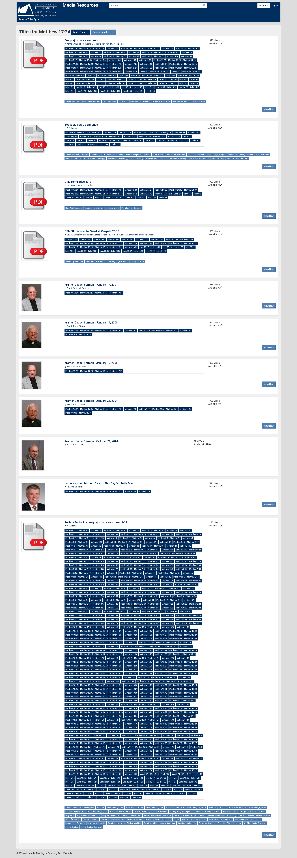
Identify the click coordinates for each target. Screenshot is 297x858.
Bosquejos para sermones (81, 40)
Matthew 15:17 (146, 724)
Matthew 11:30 (71, 64)
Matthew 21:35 (161, 190)
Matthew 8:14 (189, 600)
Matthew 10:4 (85, 627)
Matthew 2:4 (108, 530)
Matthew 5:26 (71, 565)
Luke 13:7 (183, 83)
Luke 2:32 (173, 79)
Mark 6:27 (91, 76)
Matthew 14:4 (85, 704)
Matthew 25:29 (116, 72)
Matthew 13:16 (71, 685)
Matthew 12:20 (190, 662)
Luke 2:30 (152, 79)
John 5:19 (80, 790)
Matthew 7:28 (126, 596)
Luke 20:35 (104, 251)
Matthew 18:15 (161, 243)
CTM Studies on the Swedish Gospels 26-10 (92, 231)
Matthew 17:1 (86, 747)
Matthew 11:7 (85, 646)
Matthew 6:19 (85, 581)
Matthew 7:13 (188, 588)
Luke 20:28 (155, 247)
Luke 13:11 (91, 87)
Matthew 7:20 (153, 592)
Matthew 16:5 (141, 735)
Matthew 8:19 (126, 604)
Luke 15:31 (150, 782)
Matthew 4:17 (153, 550)
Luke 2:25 (101, 79)
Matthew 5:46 (71, 573)
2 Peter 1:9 (125, 140)
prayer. (168, 819)
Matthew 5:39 (112, 569)
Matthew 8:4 (191, 596)
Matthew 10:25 (131, 635)
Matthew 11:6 (71, 646)
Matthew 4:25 (126, 554)
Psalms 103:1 (71, 239)
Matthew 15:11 (183, 720)
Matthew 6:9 (83, 577)
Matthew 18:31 (101, 770)
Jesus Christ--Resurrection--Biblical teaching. (218, 815)
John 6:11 (119, 198)
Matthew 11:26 (145, 60)
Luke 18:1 (172, 782)
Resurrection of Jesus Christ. (194, 819)
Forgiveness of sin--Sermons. (253, 812)
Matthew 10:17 (146, 631)
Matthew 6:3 (137, 573)
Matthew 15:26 (146, 728)
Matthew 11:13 (171, 646)
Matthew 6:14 (151, 577)
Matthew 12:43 (131, 674)
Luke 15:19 (150, 778)
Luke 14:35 (150, 91)
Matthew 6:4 (150, 573)
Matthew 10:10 (168, 627)
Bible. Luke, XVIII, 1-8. (238, 808)
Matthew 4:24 (112, 554)
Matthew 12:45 (161, 674)
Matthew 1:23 (140, 48)
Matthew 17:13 (116, 751)
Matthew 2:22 (85, 538)
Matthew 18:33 (131, 770)
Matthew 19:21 (116, 774)
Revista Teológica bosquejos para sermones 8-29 (96, 522)
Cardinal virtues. (109, 101)
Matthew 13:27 (101, 689)
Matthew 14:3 (71, 704)
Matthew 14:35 (146, 716)
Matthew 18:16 (175, 243)
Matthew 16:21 (101, 743)
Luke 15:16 (115, 778)
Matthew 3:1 (181, 48)
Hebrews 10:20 (100, 137)
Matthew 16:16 (161, 739)
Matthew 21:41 (116, 194)
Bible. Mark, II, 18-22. (257, 808)
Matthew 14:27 (161, 712)
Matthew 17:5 (141, 747)
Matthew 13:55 (116, 701)
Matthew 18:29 (71, 770)
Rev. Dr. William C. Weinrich (78, 288)
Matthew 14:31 (86, 716)
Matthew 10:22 (86, 635)
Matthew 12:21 (71, 666)
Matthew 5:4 (96, 56)
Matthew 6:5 (162, 573)
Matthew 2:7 (147, 530)
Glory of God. (158, 155)
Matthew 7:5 (83, 588)
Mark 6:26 (80, 76)
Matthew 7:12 (175, 588)
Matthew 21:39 (86, 194)
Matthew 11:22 (175, 650)
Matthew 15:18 (161, 724)
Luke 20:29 (167, 247)
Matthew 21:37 (190, 190)
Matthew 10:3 (71, 627)
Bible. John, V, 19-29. (134, 808)
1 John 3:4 (103, 144)
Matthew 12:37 (175, 670)
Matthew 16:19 (71, 743)
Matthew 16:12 (101, 739)
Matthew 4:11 (71, 550)
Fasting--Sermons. (212, 812)
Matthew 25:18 (86, 68)
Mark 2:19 (154, 774)
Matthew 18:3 (98, 759)
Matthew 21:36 (175, 190)
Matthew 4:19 (181, 550)
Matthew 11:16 (86, 650)
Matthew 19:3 (130, 331)
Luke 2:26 (111, 79)
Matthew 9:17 (153, 615)
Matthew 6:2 (124, 573)
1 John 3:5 (115, 144)
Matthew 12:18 (161, 662)
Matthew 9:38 (167, 623)
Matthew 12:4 (85, 658)
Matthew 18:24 (131, 766)
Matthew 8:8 (108, 600)
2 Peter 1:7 (103, 140)
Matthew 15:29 (190, 728)
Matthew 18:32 (116, 770)
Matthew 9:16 (140, 615)
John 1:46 (154, 786)
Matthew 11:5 (185, 643)
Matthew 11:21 (161, 650)
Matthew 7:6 (96, 588)
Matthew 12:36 (161, 670)
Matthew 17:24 (86, 64)
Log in (275, 5)
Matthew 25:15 (175, 64)
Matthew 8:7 (96, 600)
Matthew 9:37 (153, 623)
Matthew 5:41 (140, 569)
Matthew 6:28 (71, 585)
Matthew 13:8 (85, 681)
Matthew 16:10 (71, 739)
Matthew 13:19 (116, 685)
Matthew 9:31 (71, 623)
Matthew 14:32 (101, 716)
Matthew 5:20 (126, 561)
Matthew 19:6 (172, 331)
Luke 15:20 (161, 778)
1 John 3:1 (69, 144)
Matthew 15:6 (112, 720)
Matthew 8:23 (181, 604)
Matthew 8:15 (71, 604)
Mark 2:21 (176, 774)
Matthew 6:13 (138, 577)
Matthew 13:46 (116, 697)
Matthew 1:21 (112, 48)
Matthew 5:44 (181, 569)
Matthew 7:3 (192, 585)
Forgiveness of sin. (231, 812)
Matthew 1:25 (167, 48)
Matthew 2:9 (172, 530)
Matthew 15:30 (71, 732)
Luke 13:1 (121, 83)
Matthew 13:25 (71, 689)
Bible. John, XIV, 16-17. (196, 808)
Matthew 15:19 (175, 724)
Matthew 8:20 (140, 604)
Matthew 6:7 (188, 573)
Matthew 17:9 (196, 747)
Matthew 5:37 (85, 569)
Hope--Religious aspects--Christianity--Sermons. (234, 155)
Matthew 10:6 (112, 627)
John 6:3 (177, 194)
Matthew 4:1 (70, 546)
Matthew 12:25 (131, 666)
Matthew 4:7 (147, 546)
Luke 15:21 (173, 778)
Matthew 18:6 (140, 759)
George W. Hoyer (74, 185)
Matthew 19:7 (185, 331)
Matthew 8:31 (153, 608)
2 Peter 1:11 (149, 140)
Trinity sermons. (198, 101)
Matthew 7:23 (195, 592)
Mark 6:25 (69, 76)
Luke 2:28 (132, 79)
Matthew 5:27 (85, 565)
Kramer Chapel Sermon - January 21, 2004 (91, 400)
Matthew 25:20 (116, 68)
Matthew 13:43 (71, 697)
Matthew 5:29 (112, 565)
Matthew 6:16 (179, 577)
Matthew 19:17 (190, 770)
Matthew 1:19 (85, 48)
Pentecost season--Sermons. (113, 819)
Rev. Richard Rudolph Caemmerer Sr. (123, 235)
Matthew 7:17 (112, 592)
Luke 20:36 (115, 251)
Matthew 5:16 (71, 561)
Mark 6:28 (101, 76)
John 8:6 (98, 793)
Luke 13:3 (142, 83)
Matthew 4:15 (126, 550)
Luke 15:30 (138, 782)
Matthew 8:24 (195, 604)
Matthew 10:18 (161, 631)
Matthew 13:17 (86, 685)
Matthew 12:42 (116, 674)
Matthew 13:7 (71, 681)
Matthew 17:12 (101, 751)
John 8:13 (170, 793)
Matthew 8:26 (85, 608)
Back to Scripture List (103, 32)
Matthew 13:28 (116, 689)
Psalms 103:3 (99, 239)
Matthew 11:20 (146, 650)
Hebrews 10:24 (159, 137)
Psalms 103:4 (113, 239)
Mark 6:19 (144, 72)
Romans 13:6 (130, 491)
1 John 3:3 (92, 144)
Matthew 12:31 (86, 670)
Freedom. (147, 101)
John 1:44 (132, 786)
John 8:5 (88, 793)
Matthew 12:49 (86, 677)
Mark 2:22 (186, 774)
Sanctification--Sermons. (199, 158)
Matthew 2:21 (71, 538)
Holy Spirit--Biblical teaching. (88, 815)
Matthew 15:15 (116, 724)
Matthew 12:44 (146, 674)
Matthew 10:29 (190, 635)
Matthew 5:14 (177, 557)
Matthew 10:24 (116, 635)
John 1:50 (197, 786)
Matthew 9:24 (112, 619)
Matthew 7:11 (161, 588)
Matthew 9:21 (71, 619)
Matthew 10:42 (115, 60)
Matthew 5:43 (167, 569)
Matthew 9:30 (195, 619)
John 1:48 (175, 786)
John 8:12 (159, 793)
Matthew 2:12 (85, 534)
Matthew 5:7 (134, 56)
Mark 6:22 (176, 72)
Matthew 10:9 (153, 627)
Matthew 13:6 (184, 677)
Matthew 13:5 (170, 677)
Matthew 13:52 (71, 701)
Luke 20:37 (127, 251)
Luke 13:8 (194, 83)
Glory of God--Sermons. (175, 155)
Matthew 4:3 (96, 546)
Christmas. (123, 101)
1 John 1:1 (161, 140)
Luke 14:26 (183, 87)
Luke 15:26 (92, 782)
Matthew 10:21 (71, 635)
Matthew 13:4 (157, 677)
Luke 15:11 (197, 774)
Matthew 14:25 (131, 712)
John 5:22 (113, 790)
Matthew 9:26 (140, 619)
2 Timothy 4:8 (71, 137)
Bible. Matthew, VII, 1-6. (98, 812)
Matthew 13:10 (113, 681)
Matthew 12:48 (71, 677)
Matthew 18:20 (101, 247)
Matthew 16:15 (146, 739)
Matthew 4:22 (85, 554)
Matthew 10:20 (190, 631)
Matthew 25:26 (71, 72)
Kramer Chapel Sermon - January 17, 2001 (91, 284)
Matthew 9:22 (85, 619)
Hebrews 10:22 (130, 137)
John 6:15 (163, 198)
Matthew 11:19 (131, 650)
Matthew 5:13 (163, 557)
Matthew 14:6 (112, 704)
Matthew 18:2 (85, 759)
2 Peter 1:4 (69, 140)
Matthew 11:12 (156, 646)
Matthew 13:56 (131, 701)
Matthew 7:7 (108, 588)
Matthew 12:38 (190, 670)
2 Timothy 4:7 (194, 133)
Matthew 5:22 (153, 561)
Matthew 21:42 (131, 194)
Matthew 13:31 (161, 689)
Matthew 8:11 (148, 600)
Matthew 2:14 (112, 534)
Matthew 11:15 (71, 650)
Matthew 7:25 (85, 596)
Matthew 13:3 (143, 677)
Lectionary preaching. (94, 208)
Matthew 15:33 (116, 732)
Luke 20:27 (144, 247)
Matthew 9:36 (140, 623)
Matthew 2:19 (181, 534)
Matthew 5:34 (181, 565)
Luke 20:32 (70, 251)
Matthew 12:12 (71, 662)
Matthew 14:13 (86, 708)
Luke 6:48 (101, 83)
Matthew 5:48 (98, 573)
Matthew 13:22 (161, 685)
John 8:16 (69, 797)
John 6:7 (79, 198)
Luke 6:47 (90, 83)
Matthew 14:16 (131, 708)
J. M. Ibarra (97, 44)
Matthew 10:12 (71, 631)
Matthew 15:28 (175, 728)
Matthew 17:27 (131, 64)
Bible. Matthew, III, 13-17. (75, 812)
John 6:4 (187, 194)
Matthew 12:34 (131, 670)
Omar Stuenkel (87, 235)
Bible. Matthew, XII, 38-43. (120, 812)
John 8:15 (192, 793)
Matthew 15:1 (175, 716)
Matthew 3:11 (173, 52)
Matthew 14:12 (71, 708)
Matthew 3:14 (151, 542)
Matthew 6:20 (98, 581)
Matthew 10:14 (101, 631)
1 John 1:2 (172, 140)
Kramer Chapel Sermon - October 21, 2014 (91, 441)
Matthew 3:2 (193, 48)
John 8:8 (118, 793)
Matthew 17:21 (101, 755)
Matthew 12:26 (146, 666)
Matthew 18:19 (86, 247)
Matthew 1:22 (126, 48)
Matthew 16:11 (86, 739)
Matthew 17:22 (116, 755)
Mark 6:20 (154, 72)
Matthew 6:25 (167, 581)
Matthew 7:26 (98, 596)
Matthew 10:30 (71, 639)
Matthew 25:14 (161, 64)
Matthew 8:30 (140, 608)
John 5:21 (102, 790)
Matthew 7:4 (70, 588)
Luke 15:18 (138, 778)
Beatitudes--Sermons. (91, 101)
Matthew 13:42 (190, 693)
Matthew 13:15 (187, 681)
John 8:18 (91, 797)
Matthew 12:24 (116, 666)
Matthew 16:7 (168, 735)
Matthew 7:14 (71, 592)
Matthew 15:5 (98, 720)
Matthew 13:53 (86, 701)
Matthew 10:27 (161, 635)
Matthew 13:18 (101, 685)
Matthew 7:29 (140, 596)
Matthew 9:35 (126, 623)
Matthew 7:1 (167, 585)
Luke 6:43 (183, 79)
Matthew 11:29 (189, 60)
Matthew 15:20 (190, 724)
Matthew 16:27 (190, 743)
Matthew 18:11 (71, 762)
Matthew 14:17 (146, 708)
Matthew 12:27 (161, 666)
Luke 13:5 (163, 83)
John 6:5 (197, 194)
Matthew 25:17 (71, 68)
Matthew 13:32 (175, 689)
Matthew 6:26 (181, 581)
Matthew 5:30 (126, 565)
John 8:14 (181, 793)
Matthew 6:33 (140, 585)
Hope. (209, 155)
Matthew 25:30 (131, 72)
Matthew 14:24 (116, 712)
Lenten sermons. (112, 208)
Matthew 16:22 (116, 743)
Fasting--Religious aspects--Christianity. (186, 812)
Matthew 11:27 (159, 60)
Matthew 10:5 (98, 627)
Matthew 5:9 (159, 56)
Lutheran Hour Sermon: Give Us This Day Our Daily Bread (100, 483)
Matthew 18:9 (181, 759)
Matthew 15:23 (101, 728)
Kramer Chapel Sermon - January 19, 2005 (91, 362)
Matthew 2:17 (153, 534)
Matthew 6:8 (70, 577)
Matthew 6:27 (195, 581)
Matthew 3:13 (138, 542)
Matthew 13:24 (190, 685)
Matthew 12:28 (175, 666)
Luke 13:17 (160, 87)
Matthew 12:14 (101, 662)
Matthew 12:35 (146, 670)
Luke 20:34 (92, 251)
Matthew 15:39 (71, 735)
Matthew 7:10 (147, 588)
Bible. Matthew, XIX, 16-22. (144, 812)
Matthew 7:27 (112, 596)
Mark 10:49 (159, 76)
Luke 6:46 (80, 83)
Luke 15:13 (81, 778)
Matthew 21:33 (131, 190)
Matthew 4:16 (140, 550)
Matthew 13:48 (146, 697)
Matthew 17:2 (99, 747)
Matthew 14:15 (116, 708)
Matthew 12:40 (86, 674)
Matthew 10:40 (85, 60)
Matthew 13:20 (131, 685)
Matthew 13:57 (146, 701)
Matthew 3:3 (70, 52)
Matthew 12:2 (189, 654)
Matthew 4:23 (98, 554)
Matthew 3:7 (121, 52)
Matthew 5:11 (186, 56)
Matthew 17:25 (101, 64)
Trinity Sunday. (218, 158)
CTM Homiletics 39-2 (78, 181)
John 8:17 (80, 797)
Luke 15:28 (115, 782)
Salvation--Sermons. (207, 823)
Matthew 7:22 (181, 592)
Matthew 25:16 (190, 64)
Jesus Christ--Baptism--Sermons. (158, 815)
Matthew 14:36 (161, 716)
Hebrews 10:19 (86, 137)
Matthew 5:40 (126, 569)
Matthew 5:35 (195, 565)
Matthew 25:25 (190, 68)
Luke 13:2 (132, 83)
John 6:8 (88, 198)
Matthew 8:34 (195, 608)
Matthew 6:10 (96, 577)
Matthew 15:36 (161, 732)
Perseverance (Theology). (94, 158)
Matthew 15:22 (86, 728)
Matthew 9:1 (70, 612)
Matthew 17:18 (190, 751)
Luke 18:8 (111, 786)
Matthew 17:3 (113, 747)
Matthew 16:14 (131, 739)
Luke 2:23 (80, 79)
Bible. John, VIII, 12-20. (175, 808)
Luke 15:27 (104, 782)
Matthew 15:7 (126, 720)
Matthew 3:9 (147, 52)
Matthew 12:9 (153, 658)
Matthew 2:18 (167, 534)
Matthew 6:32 (126, 585)
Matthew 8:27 (98, 608)
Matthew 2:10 (185, 530)
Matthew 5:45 (195, 569)
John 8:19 (102, 797)
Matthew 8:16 (85, 604)
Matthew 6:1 (112, 573)
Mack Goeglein (87, 185)
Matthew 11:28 (174, 60)
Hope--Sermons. (262, 155)
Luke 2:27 (121, 79)
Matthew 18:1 (71, 759)
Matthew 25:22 (146, 68)
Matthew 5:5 (108, 56)
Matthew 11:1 (130, 643)
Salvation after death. (96, 823)
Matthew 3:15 (165, 542)
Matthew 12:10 (168, 658)
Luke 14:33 (127, 91)
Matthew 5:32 (153, 565)
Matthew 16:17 (175, 739)
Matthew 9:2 (83, 612)
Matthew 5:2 (70, 56)
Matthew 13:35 (86, 693)
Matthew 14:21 (71, 712)
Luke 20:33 (81, 251)
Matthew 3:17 (193, 542)
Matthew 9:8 (159, 612)
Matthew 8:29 (126, 608)
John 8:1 (188, 790)
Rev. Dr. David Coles (75, 445)
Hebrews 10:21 (115, 137)
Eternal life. (162, 812)
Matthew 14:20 (190, 708)
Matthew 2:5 (121, 530)
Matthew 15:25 (131, 728)
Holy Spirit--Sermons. (111, 815)
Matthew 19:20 (101, 774)
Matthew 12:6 (112, 658)
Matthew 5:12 (71, 60)
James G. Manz (101, 235)
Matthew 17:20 (86, 755)
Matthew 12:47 (190, 674)
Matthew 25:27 (86, 72)
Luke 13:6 (173, 83)
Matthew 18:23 (116, 766)
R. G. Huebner (86, 44)
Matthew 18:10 (195, 759)
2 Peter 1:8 (114, 140)
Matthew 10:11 (183, 627)
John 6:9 (98, 198)
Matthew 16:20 (86, 743)
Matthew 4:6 (134, 546)
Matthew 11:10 (127, 646)
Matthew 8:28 (112, 608)
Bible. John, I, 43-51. (115, 808)
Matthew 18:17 (190, 243)
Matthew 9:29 (181, 619)
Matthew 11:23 (190, 650)
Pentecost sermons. (135, 819)
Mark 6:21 (165, 72)
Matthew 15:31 (86, 732)
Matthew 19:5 (158, 331)
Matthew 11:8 (98, 646)
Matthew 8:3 (178, 596)
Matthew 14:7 (126, 704)
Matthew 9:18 (167, 615)
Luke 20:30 (178, 247)
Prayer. (176, 819)
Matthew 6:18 (71, 581)
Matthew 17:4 (127, 747)
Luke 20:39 (150, 251)
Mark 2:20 (165, 774)
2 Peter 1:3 (187, 137)
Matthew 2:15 (126, 534)
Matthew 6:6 (175, 573)
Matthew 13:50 (175, 697)
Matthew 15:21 (71, 728)
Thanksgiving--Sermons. (117, 261)
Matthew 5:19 (112, 561)
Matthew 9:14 (112, 615)
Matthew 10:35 (146, 639)
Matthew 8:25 (71, 608)
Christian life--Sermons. (114, 155)
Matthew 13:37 (116, 693)
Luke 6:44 (194, 79)
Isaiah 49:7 (82, 133)
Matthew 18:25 (146, 766)
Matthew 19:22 (131, 774)
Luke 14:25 (171, 87)
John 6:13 (141, 198)
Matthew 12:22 (86, 666)
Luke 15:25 (81, 782)
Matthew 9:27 (153, 619)
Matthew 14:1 (175, 701)
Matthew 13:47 (131, 697)
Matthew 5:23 (167, 561)
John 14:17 (136, 797)
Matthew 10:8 (140, 627)
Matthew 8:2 (166, 596)
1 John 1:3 (183, 140)
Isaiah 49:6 (70, 133)
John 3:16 (152, 133)
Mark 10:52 (194, 76)
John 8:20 (113, 797)
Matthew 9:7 (147, 612)
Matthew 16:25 (161, 743)
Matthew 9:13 (98, 615)
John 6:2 (168, 194)
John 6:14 (152, 198)
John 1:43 (121, 786)
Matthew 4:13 (98, 550)
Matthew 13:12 (142, 681)
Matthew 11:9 (112, 646)
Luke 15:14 (92, 778)
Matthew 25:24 (175, 68)
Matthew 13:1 (115, 677)
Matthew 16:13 (116, 739)
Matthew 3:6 (108, 52)
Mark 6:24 (197, 72)
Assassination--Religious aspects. (79, 808)
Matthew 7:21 (167, 592)
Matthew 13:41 (175, 693)
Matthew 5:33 (167, 565)
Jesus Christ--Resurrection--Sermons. (254, 815)
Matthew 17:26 (116, 64)
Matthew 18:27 (175, 766)
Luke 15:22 (184, 778)
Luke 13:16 (149, 87)
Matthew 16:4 (127, 735)
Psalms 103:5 (127, 239)
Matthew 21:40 (101, 194)
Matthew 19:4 (144, 331)
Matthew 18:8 (167, 759)
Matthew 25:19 (101, 68)
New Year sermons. (181, 101)
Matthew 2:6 (134, 530)
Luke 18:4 (69, 786)
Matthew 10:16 (131, 631)
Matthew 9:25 (126, 619)
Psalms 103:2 (85, 239)
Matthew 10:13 (86, 631)
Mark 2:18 (144, 774)
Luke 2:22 (69, 79)
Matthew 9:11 (71, 615)
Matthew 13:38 (131, 693)
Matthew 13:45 (101, 697)
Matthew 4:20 (195, 550)
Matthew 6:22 (126, 581)
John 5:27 (156, 790)
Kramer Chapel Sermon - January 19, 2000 (91, 322)
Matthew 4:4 (108, 546)
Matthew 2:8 (159, 530)
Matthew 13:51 (190, 697)
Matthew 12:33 (116, 670)
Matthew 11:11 (141, 646)
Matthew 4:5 (121, 546)
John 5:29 (178, 790)
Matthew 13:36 (101, 693)
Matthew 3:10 (160, 52)
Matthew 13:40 (161, 693)
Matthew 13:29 (131, 689)
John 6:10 (108, 198)
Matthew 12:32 (101, 670)
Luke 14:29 (81, 91)
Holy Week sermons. (74, 208)
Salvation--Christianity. (187, 823)
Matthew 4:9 (172, 546)
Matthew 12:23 (101, 666)
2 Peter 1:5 (81, 140)
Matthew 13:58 (161, 701)
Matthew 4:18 (167, 550)
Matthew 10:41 (100, 60)
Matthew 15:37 (175, 732)
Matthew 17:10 (71, 751)
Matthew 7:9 (134, 588)
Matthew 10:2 (195, 623)
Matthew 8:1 (153, 596)
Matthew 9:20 (195, 615)
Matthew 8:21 (153, 604)
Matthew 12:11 (183, 658)
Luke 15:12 (70, 778)
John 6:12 (130, 198)
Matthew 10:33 (116, 639)
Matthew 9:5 (121, 612)
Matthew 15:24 (116, 728)
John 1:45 (143, 786)
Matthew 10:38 (190, 639)
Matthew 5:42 (153, 569)
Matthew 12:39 (71, 674)
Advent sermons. (72, 101)
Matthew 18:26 (161, 766)
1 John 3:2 (81, 144)
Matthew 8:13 (176, 600)
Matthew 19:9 (85, 335)
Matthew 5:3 (83, 56)
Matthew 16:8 (182, 735)
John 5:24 (134, 790)
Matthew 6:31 (112, 585)
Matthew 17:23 (131, 755)
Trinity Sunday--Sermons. (237, 158)
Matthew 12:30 (71, 670)
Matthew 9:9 (172, 612)
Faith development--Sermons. (138, 155)
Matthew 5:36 (71, 569)
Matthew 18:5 (126, 759)
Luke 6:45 (69, 83)
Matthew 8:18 (112, 604)
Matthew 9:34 (112, 623)
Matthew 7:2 (179, 585)
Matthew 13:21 (146, 685)
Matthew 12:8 (140, 658)
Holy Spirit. (69, 815)
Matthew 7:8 (121, 588)
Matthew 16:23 (131, 743)
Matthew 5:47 (85, 573)
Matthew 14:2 (189, 701)
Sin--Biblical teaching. (232, 823)
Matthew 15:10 (168, 720)
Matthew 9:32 (85, 623)
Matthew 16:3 (113, 735)
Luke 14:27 (194, 87)
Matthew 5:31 (140, 565)
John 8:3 (69, 793)
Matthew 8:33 (181, 608)
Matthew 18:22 (131, 247)
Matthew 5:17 (85, 561)
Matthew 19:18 (71, 774)
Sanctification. (152, 158)
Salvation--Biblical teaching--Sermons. (159, 823)
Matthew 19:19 (86, 774)
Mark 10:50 (170, 76)
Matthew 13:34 (71, 693)
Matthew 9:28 (167, 619)
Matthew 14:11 (183, 704)
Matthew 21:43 (146, 194)
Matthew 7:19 (140, 592)
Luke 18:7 (101, 786)
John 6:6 (69, 198)
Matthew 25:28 (101, 72)
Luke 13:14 (126, 87)
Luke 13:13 (114, 87)
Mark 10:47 (135, 76)
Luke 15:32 (161, 782)
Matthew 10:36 (161, 639)
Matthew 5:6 (121, 56)
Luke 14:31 (104, 91)
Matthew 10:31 (86, 639)
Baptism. (100, 808)
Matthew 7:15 (85, 592)
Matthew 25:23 (161, 68)
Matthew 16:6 (155, 735)
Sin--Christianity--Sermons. (254, 823)
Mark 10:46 (123, 76)
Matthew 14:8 (140, 704)
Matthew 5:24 (181, 561)
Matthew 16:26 (175, 743)
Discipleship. (135, 101)
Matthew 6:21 (112, 581)
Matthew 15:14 (101, 724)
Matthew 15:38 (190, 732)
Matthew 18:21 (116, 247)
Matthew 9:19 (181, 615)
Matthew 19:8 (71, 335)
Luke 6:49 (111, 83)
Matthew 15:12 (71, 724)
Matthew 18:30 (86, 770)
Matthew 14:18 (161, 708)
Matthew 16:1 (86, 735)
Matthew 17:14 (131, 751)
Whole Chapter (80, 32)
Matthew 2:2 (83, 530)
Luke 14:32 (115, 91)
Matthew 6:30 (98, 585)
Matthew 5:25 (195, 561)
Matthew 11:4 (172, 643)
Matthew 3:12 (124, 542)
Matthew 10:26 (146, 635)
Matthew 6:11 (110, 577)
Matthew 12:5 (98, 658)
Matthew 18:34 (146, 770)
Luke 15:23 (195, 778)
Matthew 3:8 (134, 52)
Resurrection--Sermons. (75, 823)
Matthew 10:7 (126, 627)
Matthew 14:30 (71, 716)
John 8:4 (79, 793)
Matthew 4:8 (159, 546)
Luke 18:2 (183, 782)
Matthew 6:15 (165, 577)
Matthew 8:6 (83, 600)
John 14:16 (124, 797)
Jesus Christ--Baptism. (131, 815)
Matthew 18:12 (86, 762)
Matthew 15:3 (71, 720)
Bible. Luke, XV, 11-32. (218, 808)
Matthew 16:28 (71, 747)
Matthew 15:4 (85, 720)
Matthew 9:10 (185, 612)
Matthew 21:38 (71, 194)
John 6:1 (158, 194)
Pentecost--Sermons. (155, 819)
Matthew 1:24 (153, 48)
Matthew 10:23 (101, 635)
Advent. (85, 155)
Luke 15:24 (70, 782)
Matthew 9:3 (96, 612)
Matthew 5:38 (98, 569)
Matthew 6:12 (124, 577)
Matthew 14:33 (116, 716)
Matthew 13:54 (101, 701)
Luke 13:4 (152, 83)
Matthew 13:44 (86, 697)
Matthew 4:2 (83, 546)
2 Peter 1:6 (92, 140)
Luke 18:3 (193, 782)
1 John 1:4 (195, 140)
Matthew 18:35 (161, 770)
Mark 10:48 (147, 76)
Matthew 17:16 (161, 751)
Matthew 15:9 (153, 720)
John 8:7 (108, 793)
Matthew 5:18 (98, 561)
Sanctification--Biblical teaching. (173, 158)
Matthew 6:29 (85, 585)
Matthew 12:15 (116, 662)
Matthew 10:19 (175, 631)
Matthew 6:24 (153, 581)
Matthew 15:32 (101, 732)
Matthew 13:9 (98, 681)
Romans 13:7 (144, 491)
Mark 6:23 (186, 72)
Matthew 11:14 (186, 646)
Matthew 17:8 (182, 747)
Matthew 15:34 (131, 732)
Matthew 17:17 (175, 751)
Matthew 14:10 (168, 704)
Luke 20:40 (161, 251)
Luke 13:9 (69, 87)
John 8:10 (138, 793)
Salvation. (112, 823)
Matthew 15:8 (140, 720)
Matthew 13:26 (86, 689)
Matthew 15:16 (131, 724)
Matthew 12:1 (175, 654)
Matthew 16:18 (190, 739)
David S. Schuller (74, 235)
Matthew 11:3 (158, 643)
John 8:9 (127, 793)
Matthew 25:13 (146, 64)
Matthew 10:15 (116, 631)
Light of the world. (72, 819)
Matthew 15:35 (146, 732)
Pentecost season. (90, 819)
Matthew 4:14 (112, 550)
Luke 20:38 (138, 251)
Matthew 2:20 (195, 534)
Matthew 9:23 (98, 619)
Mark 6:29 (112, 76)
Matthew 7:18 (126, 592)
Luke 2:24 (90, 79)
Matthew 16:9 (196, 735)
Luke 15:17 (127, 778)
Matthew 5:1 (187, 52)
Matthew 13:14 (172, 681)
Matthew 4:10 (185, 546)
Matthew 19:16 (175, 770)
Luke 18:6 (90, 786)
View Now (269, 109)
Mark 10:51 (182, 76)
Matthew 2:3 (96, 530)
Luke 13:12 (103, 87)
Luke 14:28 (70, 91)
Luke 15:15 (104, 778)
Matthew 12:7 (126, 658)
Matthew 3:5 (96, 52)
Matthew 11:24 (71, 654)
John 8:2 (198, 790)
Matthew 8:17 (98, 604)
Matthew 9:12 (85, 615)
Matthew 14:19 (175, 708)
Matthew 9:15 (126, 615)
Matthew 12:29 (190, 666)
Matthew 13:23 (175, 685)
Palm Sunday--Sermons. (131, 208)
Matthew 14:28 (175, 712)
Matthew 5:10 (172, 56)
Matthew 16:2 (99, 735)
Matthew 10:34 (131, 639)
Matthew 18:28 (190, 766)
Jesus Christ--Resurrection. (185, 815)
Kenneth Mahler (73, 44)
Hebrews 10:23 (144, 137)
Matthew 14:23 (101, 712)
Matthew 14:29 (190, 712)
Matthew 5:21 (140, 561)
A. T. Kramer (72, 128)
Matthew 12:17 (146, 662)
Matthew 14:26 (146, 712)
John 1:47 (165, 786)
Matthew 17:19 (71, 755)
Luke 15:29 (127, 782)
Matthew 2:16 (140, 534)
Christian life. (96, 155)
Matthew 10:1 (181, 623)
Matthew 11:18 (116, 650)
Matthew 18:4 (112, 759)
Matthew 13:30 (146, 689)
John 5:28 (167, 790)
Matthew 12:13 (86, 662)
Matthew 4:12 (85, 550)
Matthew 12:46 (175, 674)
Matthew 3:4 (83, 52)
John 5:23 (124, 790)
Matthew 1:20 (98, 48)
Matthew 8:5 (70, 600)
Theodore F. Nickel (146, 235)
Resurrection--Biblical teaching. (248, 819)
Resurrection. (226, 819)
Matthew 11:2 (144, 643)
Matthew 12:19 (175, 662)
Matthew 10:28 (175, 635)
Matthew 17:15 (146, 751)
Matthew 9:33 (98, 623)
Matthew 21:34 (146, 190)
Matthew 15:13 (86, 724)
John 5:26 (145, 790)
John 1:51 (69, 790)
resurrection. (214, 819)
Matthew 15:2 (189, 716)
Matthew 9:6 (134, 612)
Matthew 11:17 (101, 650)
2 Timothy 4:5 (165, 133)
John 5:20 (91, 790)
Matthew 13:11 (128, 681)
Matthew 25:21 (131, 68)
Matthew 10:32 (101, 639)
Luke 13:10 (80, 87)
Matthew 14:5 (98, 704)
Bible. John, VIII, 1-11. (155, 808)
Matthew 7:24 (71, 596)
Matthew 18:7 (153, 759)
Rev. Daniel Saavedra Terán (113, 44)
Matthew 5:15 (190, 557)
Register (263, 5)
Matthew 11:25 (130, 60)
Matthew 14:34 (131, 716)
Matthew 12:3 (71, 658)
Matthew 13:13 (157, 681)
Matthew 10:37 (175, 639)
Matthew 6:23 (140, 581)
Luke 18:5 (80, 786)
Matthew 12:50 (101, 677)
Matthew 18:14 (116, 762)
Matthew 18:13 (101, 762)
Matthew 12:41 (101, 674)
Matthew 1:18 (71, 48)
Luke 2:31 (163, 79)
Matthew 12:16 (131, 662)
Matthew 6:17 (193, 577)
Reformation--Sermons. (95, 261)
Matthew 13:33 (190, 689)
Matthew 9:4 (108, 612)
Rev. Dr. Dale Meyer (74, 487)
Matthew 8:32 (167, 608)
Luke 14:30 (92, 91)
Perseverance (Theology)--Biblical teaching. (126, 158)
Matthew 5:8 (147, 56)
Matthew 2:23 (98, 538)
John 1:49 (186, 786)
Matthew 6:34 (153, 585)
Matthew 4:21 (71, 554)
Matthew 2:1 (70, 530)
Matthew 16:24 (146, 743)
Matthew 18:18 (71, 247)
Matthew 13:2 (129, 677)
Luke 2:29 (142, 79)
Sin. (219, 823)
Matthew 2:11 (71, 534)
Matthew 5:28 (98, 565)
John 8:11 (148, 793)
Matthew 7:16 (98, 592)
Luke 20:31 (190, 247)
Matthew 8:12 (162, 600)
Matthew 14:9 (153, 704)
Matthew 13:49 (161, 697)
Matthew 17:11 (86, 751)
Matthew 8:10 (134, 600)
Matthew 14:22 (86, 712)
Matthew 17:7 (168, 747)
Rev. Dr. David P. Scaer (76, 326)
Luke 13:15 (137, 87)
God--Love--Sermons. (161, 101)
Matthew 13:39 (146, 693)
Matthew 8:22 (167, 604)
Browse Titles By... (28, 19)
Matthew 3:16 (179, 542)
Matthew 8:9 (121, 600)
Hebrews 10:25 (174, 137)
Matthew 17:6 (155, 747)
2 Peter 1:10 (137, 140)
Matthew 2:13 (98, 534)
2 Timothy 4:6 (179, 133)
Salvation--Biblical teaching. (129, 823)
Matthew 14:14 (101, 708)
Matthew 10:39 (71, 643)
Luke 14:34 (138, 91)
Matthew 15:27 (161, 728)
